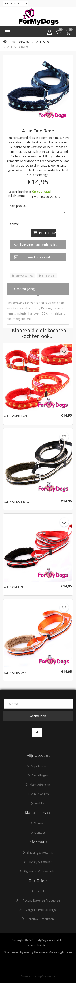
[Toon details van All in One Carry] (38, 633)
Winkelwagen (40, 794)
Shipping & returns (40, 853)
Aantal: (14, 224)
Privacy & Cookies (39, 862)
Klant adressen (40, 785)
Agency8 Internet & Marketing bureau (48, 952)
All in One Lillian (15, 416)
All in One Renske (15, 587)
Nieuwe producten (41, 919)
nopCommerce (46, 976)
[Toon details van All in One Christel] (38, 463)
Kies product (18, 206)
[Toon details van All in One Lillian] (38, 377)
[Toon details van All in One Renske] (38, 548)
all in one (48, 275)
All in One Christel (16, 502)
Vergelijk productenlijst (41, 910)
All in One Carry (15, 672)
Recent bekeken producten (41, 900)
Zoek (41, 891)
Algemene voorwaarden (39, 871)
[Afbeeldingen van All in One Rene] (38, 89)
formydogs (23, 275)
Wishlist (40, 803)
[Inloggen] (49, 32)
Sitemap (39, 823)
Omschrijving (24, 288)
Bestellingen (39, 775)
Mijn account (40, 766)
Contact (39, 832)
